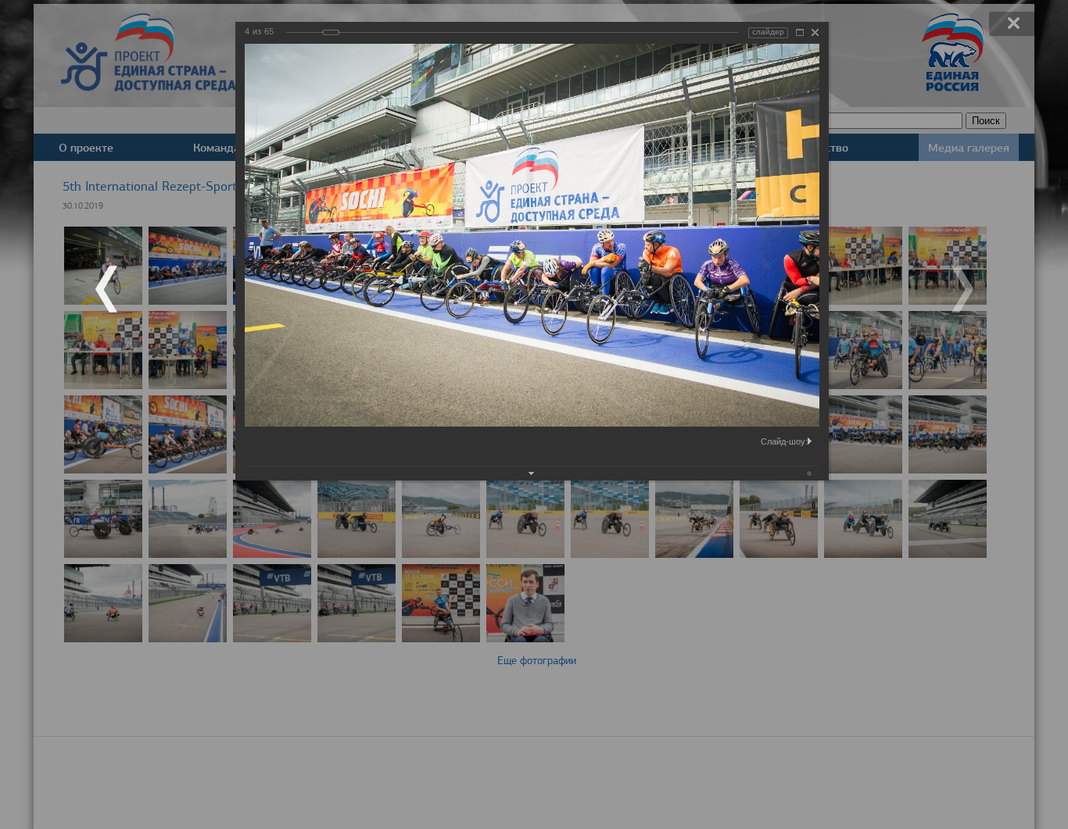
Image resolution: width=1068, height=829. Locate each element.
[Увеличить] (800, 32)
